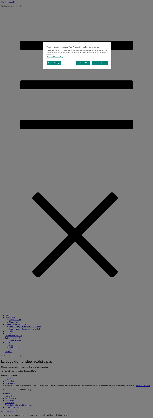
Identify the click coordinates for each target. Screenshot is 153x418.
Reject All (83, 63)
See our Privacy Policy (55, 57)
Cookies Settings (54, 63)
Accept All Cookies (100, 63)
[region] (77, 55)
